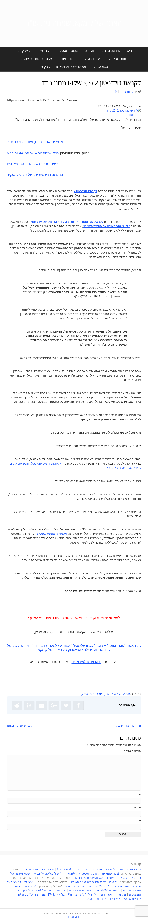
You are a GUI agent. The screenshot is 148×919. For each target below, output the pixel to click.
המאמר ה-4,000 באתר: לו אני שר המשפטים (33, 163)
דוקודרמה (89, 51)
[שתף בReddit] (17, 705)
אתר (138, 820)
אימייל (137, 807)
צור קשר (45, 67)
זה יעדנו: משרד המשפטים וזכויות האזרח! (94, 882)
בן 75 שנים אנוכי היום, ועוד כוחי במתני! (38, 142)
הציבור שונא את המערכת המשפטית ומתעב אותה (92, 874)
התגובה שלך (132, 751)
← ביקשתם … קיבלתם (20, 725)
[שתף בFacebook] (78, 705)
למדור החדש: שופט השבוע (38, 869)
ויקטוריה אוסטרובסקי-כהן (50, 533)
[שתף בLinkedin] (29, 705)
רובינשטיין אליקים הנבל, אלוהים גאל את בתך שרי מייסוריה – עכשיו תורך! (98, 869)
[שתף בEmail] (41, 705)
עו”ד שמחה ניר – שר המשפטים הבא (33, 153)
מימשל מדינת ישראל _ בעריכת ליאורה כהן (105, 694)
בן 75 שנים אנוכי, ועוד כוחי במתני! (85, 886)
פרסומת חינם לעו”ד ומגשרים (71, 67)
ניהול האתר (74, 917)
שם (139, 794)
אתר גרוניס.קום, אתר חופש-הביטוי (94, 878)
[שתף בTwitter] (66, 705)
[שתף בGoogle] (54, 705)
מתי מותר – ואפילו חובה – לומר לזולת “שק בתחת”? (97, 895)
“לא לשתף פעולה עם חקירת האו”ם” (106, 226)
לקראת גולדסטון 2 (85, 191)
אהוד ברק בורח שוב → (128, 725)
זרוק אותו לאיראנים (86, 662)
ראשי (129, 51)
